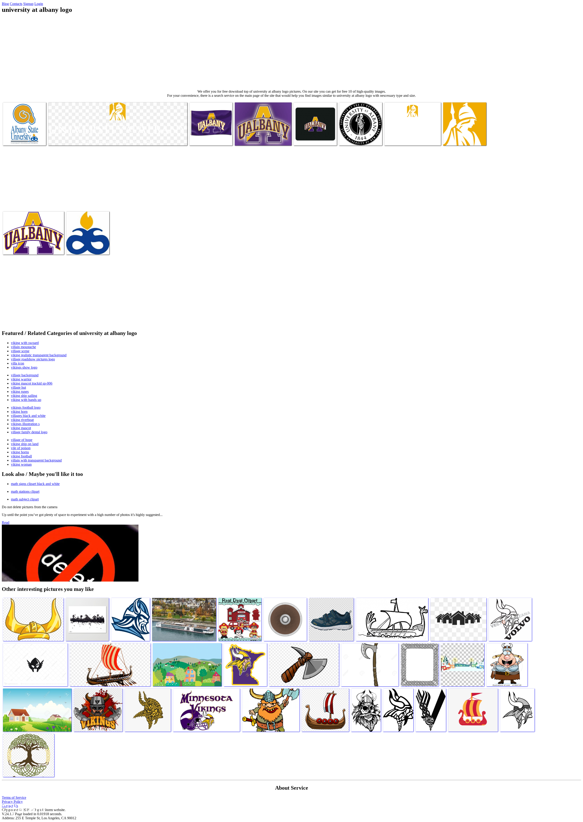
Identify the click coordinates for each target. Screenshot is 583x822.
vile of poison (21, 448)
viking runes (20, 391)
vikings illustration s (25, 424)
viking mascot (21, 428)
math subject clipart (25, 499)
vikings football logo (26, 407)
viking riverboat (22, 420)
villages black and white (28, 416)
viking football (21, 456)
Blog (5, 4)
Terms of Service (14, 797)
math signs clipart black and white (35, 484)
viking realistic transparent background (38, 355)
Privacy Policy (12, 802)
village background (24, 375)
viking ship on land (24, 444)
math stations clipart (25, 491)
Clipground (23, 808)
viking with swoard (25, 343)
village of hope (21, 440)
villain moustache (23, 347)
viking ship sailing (24, 396)
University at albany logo (20, 139)
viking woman (21, 464)
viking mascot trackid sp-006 (31, 383)
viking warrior (21, 379)
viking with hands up (26, 400)
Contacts (16, 4)
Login (38, 4)
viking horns (20, 452)
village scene (20, 351)
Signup (28, 4)
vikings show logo (24, 367)
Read (5, 522)
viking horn (19, 412)
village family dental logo (29, 432)
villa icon (17, 363)
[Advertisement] (291, 51)
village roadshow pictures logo (33, 359)
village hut (18, 387)
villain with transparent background (36, 460)
